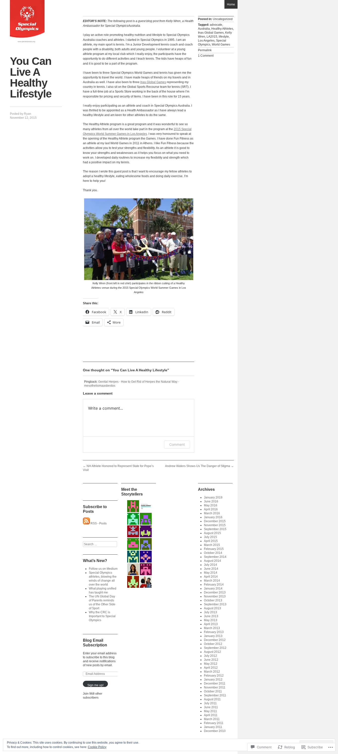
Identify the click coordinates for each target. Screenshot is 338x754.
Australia (204, 28)
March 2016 (212, 513)
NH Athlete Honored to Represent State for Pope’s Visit (118, 468)
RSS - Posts (99, 523)
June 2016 (211, 501)
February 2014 (214, 584)
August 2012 (212, 652)
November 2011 (214, 687)
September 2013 (215, 604)
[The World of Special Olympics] (27, 22)
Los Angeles (206, 40)
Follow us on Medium (103, 568)
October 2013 (213, 600)
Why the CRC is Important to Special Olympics (102, 616)
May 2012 (210, 663)
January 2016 (213, 517)
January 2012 (213, 679)
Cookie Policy (97, 747)
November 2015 (215, 525)
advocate (216, 24)
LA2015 (212, 36)
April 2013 (211, 624)
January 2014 (213, 588)
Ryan (27, 114)
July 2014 (210, 564)
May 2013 (210, 620)
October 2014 (213, 553)
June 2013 (211, 616)
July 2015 (210, 537)
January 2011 (213, 727)
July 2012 (210, 656)
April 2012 (211, 667)
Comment (177, 444)
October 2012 (213, 644)
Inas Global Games (153, 82)
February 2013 (214, 632)
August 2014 (212, 561)
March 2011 (212, 719)
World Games (221, 44)
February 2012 (214, 675)
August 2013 (212, 608)
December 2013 (215, 592)
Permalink (205, 50)
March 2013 (212, 628)
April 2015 (211, 541)
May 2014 (210, 572)
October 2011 (213, 691)
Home (231, 4)
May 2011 (210, 711)
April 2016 (211, 509)
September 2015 (215, 529)
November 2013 (215, 596)
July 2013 (210, 612)
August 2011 (212, 699)
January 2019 (213, 497)
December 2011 (214, 683)
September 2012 (215, 648)
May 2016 (210, 505)
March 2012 (212, 671)
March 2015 (212, 545)
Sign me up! (95, 685)
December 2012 (215, 640)
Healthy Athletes (222, 28)
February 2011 (213, 723)
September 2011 (215, 695)
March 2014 (212, 580)
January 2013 (213, 636)
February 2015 (214, 549)
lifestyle (224, 36)
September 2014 (215, 557)
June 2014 (211, 568)
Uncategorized (223, 19)
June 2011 (211, 707)
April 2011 (210, 715)
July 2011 (210, 703)
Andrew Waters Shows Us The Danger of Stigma (199, 466)
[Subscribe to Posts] (86, 523)
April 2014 (211, 576)
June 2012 (211, 659)
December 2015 (215, 521)
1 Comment (206, 55)
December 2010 (215, 731)
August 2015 (212, 533)
